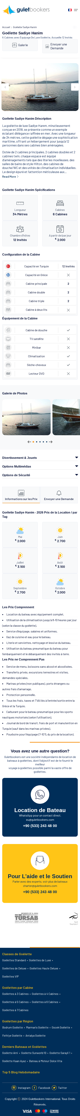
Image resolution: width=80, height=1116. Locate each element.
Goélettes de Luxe (40, 960)
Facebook (44, 1087)
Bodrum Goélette (12, 1027)
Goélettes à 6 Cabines (45, 1002)
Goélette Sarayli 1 (59, 1053)
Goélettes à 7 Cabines (15, 1010)
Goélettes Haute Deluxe (44, 968)
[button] (33, 442)
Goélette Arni (10, 1053)
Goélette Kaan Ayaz (14, 1061)
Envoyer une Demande (58, 46)
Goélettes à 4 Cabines (45, 993)
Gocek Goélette (61, 1027)
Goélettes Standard (14, 960)
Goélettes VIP (10, 976)
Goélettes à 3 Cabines (15, 993)
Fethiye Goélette (12, 1035)
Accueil (6, 27)
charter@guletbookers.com (40, 885)
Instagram (24, 1087)
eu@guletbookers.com (40, 819)
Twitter (62, 1087)
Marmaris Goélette (37, 1027)
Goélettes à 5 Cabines (15, 1002)
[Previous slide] (5, 87)
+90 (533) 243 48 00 (40, 826)
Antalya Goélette (35, 1035)
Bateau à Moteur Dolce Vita (45, 1061)
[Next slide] (75, 87)
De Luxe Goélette (40, 37)
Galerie (23, 45)
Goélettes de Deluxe (14, 968)
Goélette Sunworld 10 (33, 1053)
